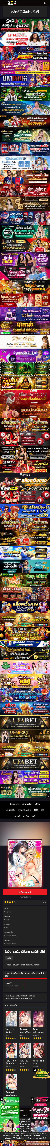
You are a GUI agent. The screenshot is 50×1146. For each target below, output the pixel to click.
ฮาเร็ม (26, 816)
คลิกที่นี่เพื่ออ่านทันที (25, 11)
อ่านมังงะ (23, 1110)
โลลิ (33, 816)
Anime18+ (27, 804)
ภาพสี (17, 816)
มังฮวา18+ (10, 810)
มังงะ (25, 1115)
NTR (36, 810)
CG (42, 810)
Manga (6, 919)
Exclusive (15, 804)
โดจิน (37, 804)
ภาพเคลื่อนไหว (24, 810)
